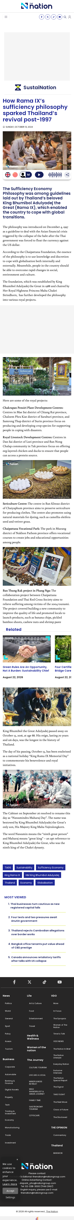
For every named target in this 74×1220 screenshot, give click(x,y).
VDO (54, 995)
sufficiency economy (51, 867)
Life (29, 995)
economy (26, 882)
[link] (27, 660)
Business (8, 1059)
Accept (10, 1190)
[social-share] (41, 17)
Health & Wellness (33, 1037)
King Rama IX (12, 875)
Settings (10, 1197)
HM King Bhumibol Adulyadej (42, 875)
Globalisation (45, 882)
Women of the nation (36, 1049)
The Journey (35, 1060)
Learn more (10, 1184)
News (6, 995)
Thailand (10, 882)
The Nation (52, 1211)
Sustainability (24, 867)
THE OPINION (59, 1127)
